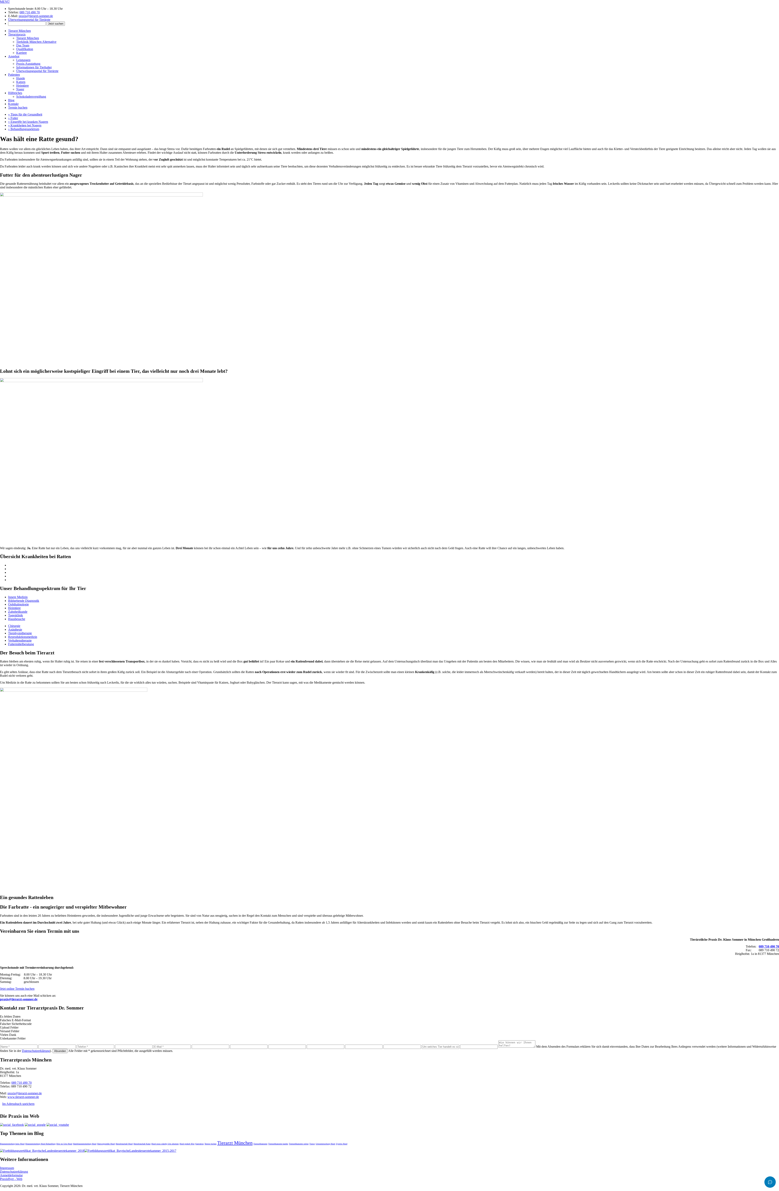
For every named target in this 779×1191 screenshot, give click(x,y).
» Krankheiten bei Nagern (24, 125)
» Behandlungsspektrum (23, 129)
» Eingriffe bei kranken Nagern (28, 121)
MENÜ (5, 1)
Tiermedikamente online (299, 1144)
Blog (11, 100)
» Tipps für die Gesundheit (25, 114)
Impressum (7, 1168)
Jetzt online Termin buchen (17, 988)
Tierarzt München (19, 30)
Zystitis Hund (341, 1144)
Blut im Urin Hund (64, 1144)
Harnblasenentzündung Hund (84, 1144)
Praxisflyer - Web (11, 1179)
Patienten (14, 74)
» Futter (13, 118)
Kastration (199, 1144)
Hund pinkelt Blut (187, 1144)
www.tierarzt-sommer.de (23, 1097)
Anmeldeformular (11, 1175)
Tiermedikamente (260, 1144)
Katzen (20, 82)
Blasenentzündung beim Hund (12, 1144)
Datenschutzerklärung (36, 1051)
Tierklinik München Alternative (36, 41)
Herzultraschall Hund (124, 1144)
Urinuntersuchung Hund (325, 1144)
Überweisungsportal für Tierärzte (29, 19)
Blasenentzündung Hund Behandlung (40, 1144)
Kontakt (13, 104)
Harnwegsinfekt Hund (106, 1144)
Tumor (312, 1144)
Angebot (13, 56)
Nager (20, 89)
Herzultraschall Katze (142, 1144)
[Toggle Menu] (770, 1182)
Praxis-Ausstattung (28, 63)
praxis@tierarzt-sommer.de (36, 16)
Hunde (20, 78)
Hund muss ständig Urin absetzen (165, 1144)
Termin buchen (17, 107)
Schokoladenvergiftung (31, 96)
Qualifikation (24, 49)
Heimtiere (22, 85)
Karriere (21, 52)
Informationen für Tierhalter (34, 67)
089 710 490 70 (29, 12)
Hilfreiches (15, 93)
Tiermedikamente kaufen (278, 1144)
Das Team (22, 45)
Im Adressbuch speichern (18, 1104)
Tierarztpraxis (17, 34)
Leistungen (23, 60)
